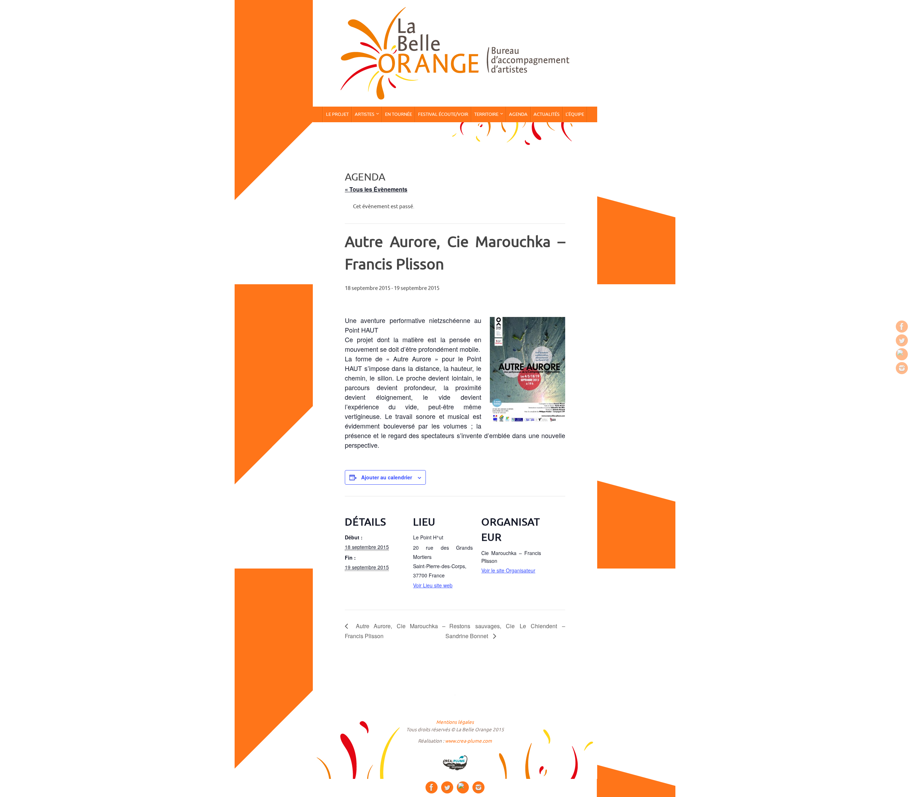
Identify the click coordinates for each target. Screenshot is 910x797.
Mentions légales (455, 722)
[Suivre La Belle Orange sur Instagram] (902, 368)
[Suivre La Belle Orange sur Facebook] (902, 327)
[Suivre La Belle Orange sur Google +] (902, 354)
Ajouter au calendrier (386, 477)
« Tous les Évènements (376, 189)
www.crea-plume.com (468, 741)
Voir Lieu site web (433, 585)
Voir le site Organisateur (508, 570)
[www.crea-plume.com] (455, 763)
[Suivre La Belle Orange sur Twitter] (902, 340)
